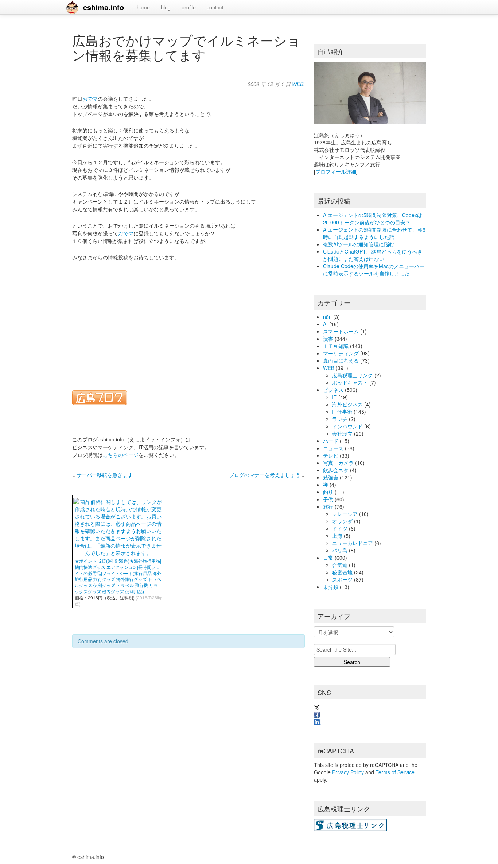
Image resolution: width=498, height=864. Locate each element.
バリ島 (339, 550)
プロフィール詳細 (335, 171)
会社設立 (342, 433)
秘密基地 (342, 572)
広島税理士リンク (352, 375)
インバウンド (347, 426)
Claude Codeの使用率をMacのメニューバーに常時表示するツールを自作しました (373, 269)
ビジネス (333, 389)
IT (334, 397)
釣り (328, 491)
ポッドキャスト (350, 382)
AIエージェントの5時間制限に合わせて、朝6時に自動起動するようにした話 (374, 233)
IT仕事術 (342, 411)
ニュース (333, 448)
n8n (327, 316)
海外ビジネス (347, 404)
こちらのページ (121, 454)
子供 (328, 499)
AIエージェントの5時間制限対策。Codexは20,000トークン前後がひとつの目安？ (372, 218)
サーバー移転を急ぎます (105, 474)
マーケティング (341, 353)
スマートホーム (341, 331)
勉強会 (330, 477)
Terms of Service (395, 772)
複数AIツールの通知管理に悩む (358, 244)
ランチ (339, 419)
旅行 (328, 506)
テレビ (330, 455)
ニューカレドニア (352, 543)
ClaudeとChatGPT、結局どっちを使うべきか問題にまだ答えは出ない (372, 255)
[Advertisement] (188, 321)
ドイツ (339, 528)
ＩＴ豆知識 (336, 346)
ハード (330, 440)
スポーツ (342, 579)
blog (166, 7)
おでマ (90, 98)
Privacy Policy (348, 772)
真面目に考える (341, 360)
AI (325, 324)
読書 (328, 338)
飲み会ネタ (336, 470)
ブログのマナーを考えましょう (264, 474)
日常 (328, 557)
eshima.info (103, 7)
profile (189, 7)
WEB (297, 84)
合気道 (339, 564)
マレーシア (345, 513)
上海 (337, 535)
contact (215, 7)
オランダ (342, 521)
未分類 (330, 586)
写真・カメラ (338, 462)
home (143, 7)
